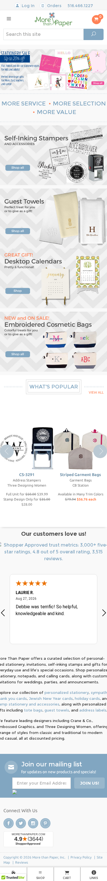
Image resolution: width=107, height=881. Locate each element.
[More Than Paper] (53, 19)
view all (96, 392)
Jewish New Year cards (51, 698)
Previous (7, 451)
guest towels (57, 710)
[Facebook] (8, 823)
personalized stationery (67, 692)
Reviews (21, 862)
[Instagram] (33, 823)
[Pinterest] (45, 823)
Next (100, 451)
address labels (92, 710)
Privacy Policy (81, 857)
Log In (28, 5)
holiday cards (87, 698)
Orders (53, 5)
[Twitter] (21, 823)
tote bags (33, 710)
